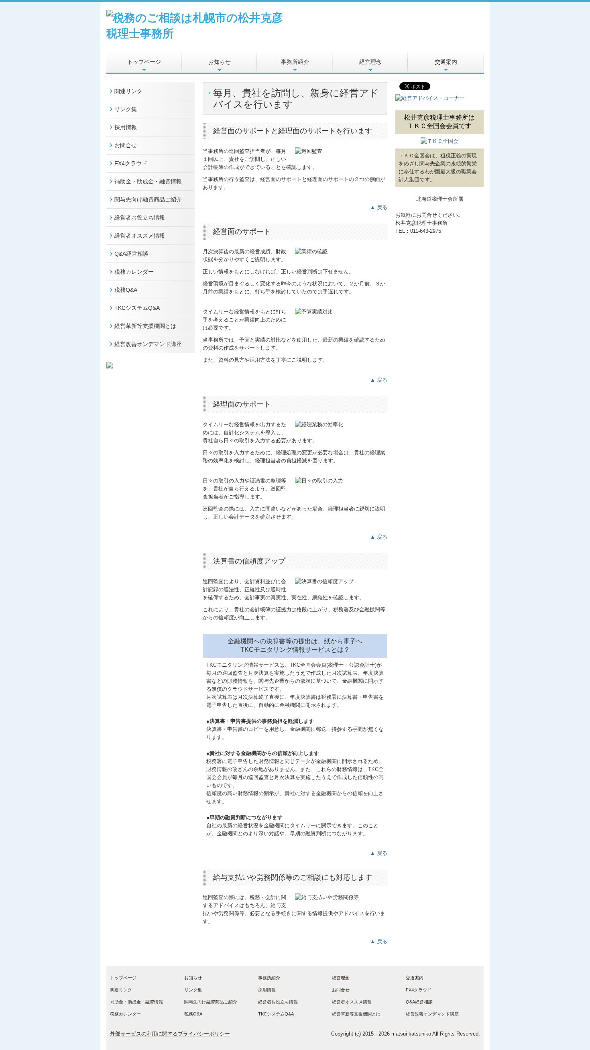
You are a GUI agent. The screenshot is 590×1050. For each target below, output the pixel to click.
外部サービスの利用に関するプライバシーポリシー (170, 1034)
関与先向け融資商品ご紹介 (148, 199)
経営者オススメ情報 (139, 235)
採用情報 (125, 127)
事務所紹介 (295, 62)
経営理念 (370, 62)
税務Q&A (125, 290)
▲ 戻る (378, 207)
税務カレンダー (134, 272)
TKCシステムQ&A (137, 308)
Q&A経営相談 (131, 253)
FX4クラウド (130, 163)
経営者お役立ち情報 (139, 217)
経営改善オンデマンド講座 (148, 344)
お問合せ (125, 145)
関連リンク (128, 91)
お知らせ (219, 62)
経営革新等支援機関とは (145, 326)
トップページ (144, 62)
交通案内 (446, 62)
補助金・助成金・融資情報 (148, 181)
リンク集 (125, 109)
